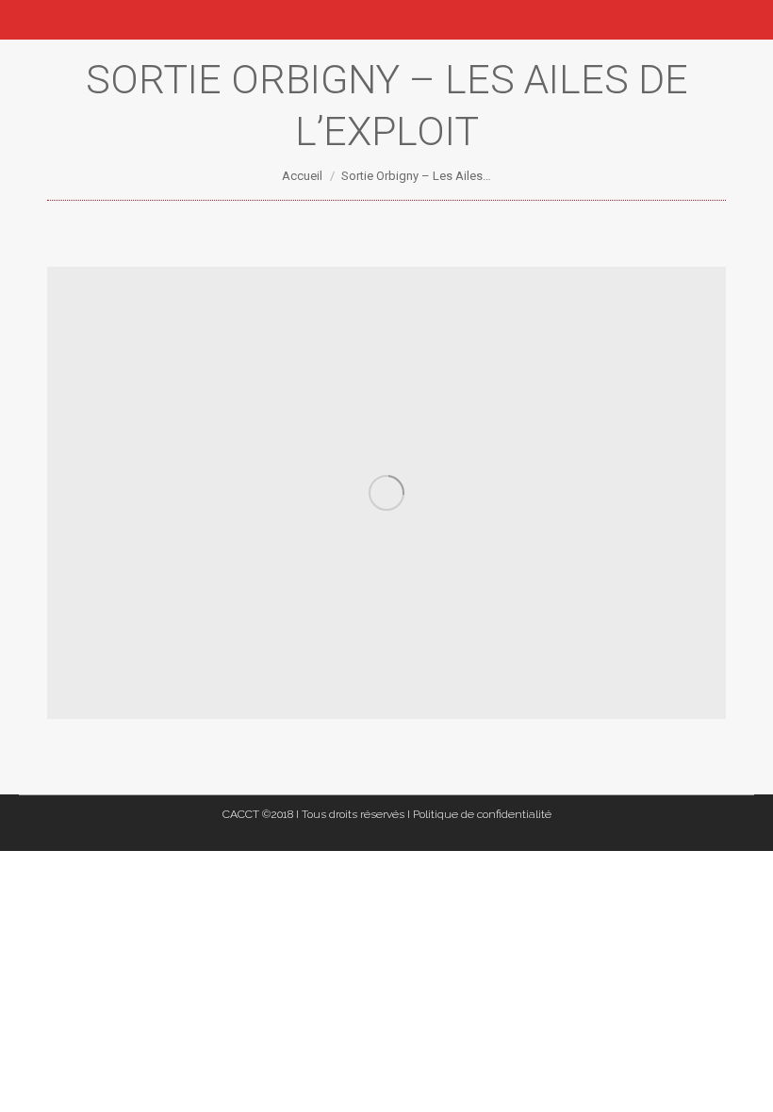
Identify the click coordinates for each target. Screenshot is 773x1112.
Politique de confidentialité (482, 814)
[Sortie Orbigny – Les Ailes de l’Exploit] (386, 493)
